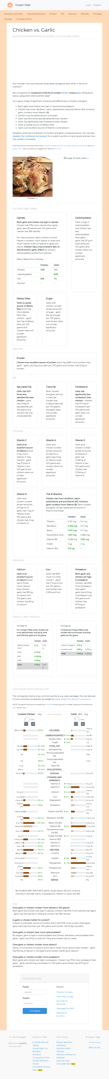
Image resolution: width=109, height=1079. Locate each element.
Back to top (94, 1047)
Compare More (24, 19)
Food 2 (26, 998)
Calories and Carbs (36, 14)
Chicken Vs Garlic (64, 992)
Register (97, 5)
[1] (50, 95)
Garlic (84, 158)
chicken (65, 93)
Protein (53, 14)
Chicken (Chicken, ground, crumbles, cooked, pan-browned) (65, 146)
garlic (78, 93)
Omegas (97, 14)
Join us (12, 1043)
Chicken (31, 198)
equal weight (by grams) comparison (72, 699)
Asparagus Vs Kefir (65, 1008)
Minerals (85, 14)
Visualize (8, 19)
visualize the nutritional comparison (30, 136)
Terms (91, 1042)
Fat (62, 14)
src (37, 198)
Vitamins (72, 14)
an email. (57, 149)
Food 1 (26, 987)
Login (88, 5)
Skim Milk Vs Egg (64, 996)
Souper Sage (22, 4)
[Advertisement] (54, 62)
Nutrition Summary (13, 14)
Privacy (97, 1042)
